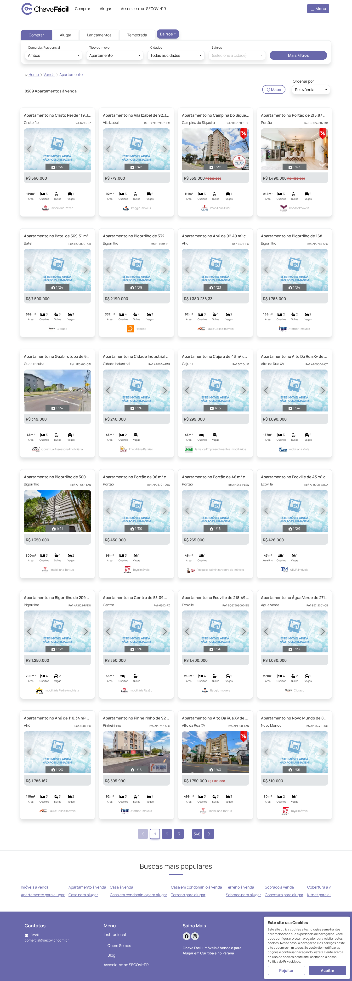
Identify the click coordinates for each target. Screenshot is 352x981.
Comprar (36, 35)
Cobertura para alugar (284, 894)
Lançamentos (99, 35)
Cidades (156, 47)
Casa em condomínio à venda (196, 887)
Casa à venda (121, 887)
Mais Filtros (298, 55)
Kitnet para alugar (323, 894)
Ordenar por (303, 81)
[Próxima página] (209, 834)
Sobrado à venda (279, 887)
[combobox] (168, 34)
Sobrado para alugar (243, 894)
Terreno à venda (240, 887)
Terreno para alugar (188, 894)
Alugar (65, 35)
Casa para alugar (83, 894)
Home (34, 74)
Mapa (275, 89)
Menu (320, 8)
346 (197, 834)
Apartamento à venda (87, 887)
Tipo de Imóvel (99, 47)
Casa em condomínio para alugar (138, 894)
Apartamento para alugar (43, 894)
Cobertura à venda (323, 887)
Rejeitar (286, 970)
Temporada (137, 35)
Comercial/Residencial (44, 47)
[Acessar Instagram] (195, 936)
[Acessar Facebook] (186, 936)
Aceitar (327, 970)
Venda (49, 74)
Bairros (217, 47)
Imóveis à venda (35, 887)
